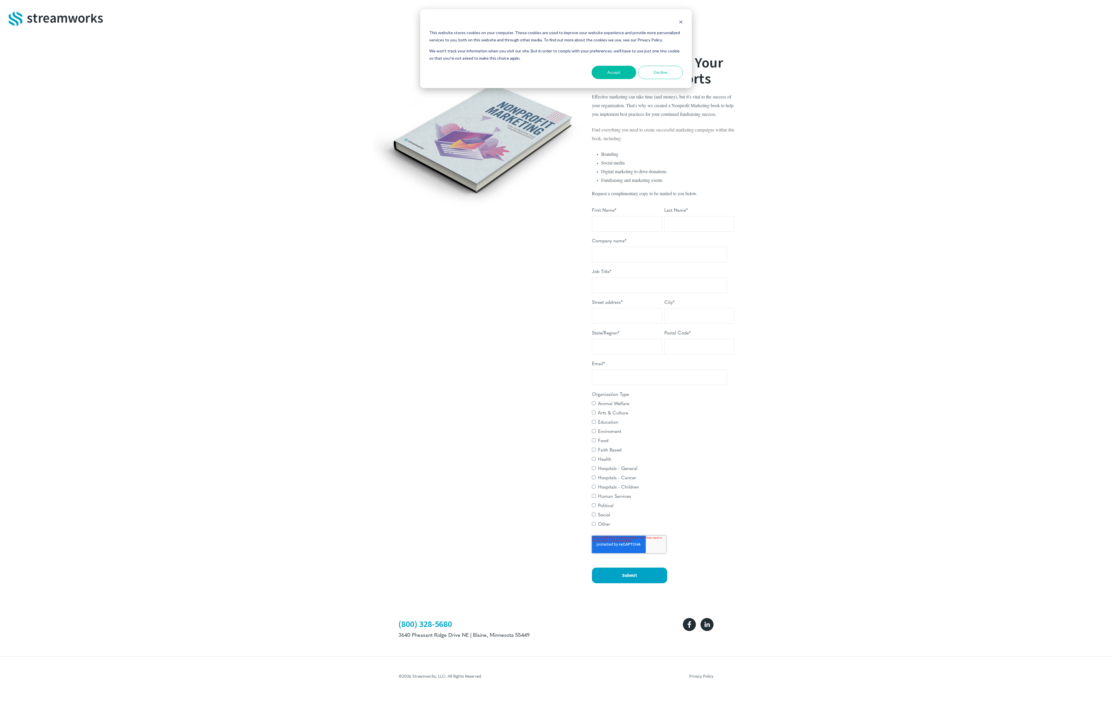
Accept (614, 72)
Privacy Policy (701, 676)
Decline (660, 72)
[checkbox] (663, 465)
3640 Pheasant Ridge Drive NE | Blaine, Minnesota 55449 (464, 635)
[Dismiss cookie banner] (681, 21)
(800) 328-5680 (425, 624)
